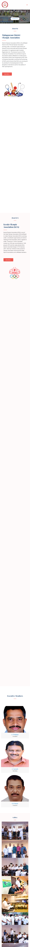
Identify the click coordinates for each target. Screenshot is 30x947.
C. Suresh (15, 769)
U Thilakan (15, 735)
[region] (15, 14)
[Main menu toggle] (27, 4)
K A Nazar (15, 803)
